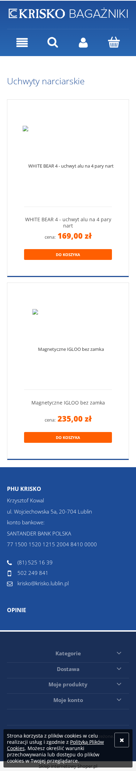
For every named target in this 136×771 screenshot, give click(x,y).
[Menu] (22, 42)
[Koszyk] (114, 42)
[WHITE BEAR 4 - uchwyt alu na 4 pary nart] (68, 156)
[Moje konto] (83, 42)
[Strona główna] (68, 12)
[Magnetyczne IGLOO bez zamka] (68, 339)
